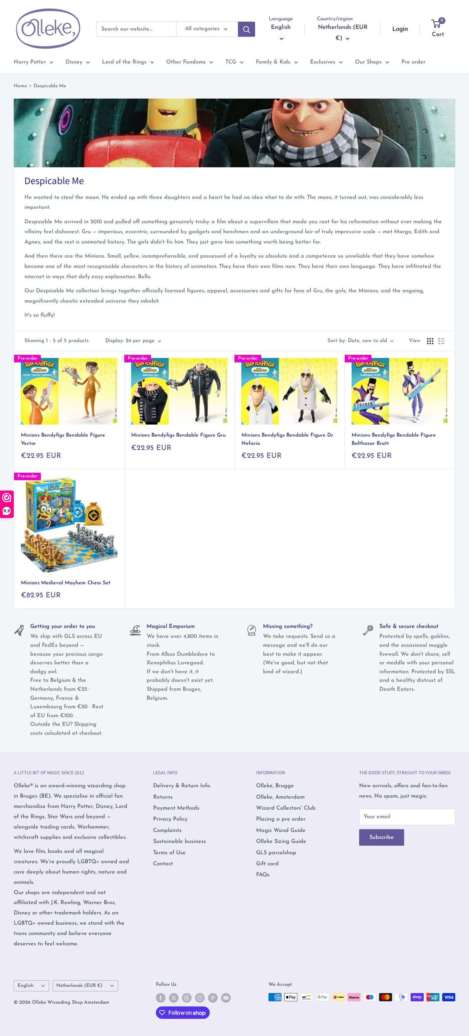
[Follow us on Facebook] (160, 998)
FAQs (263, 875)
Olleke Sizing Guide (281, 841)
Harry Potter (30, 62)
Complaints (167, 830)
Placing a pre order (281, 819)
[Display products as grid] (430, 341)
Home (20, 86)
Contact (163, 864)
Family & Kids (273, 62)
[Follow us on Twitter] (174, 998)
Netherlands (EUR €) (79, 985)
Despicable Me (50, 86)
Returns (163, 797)
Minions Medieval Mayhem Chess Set (66, 583)
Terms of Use (169, 853)
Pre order (413, 62)
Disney (74, 62)
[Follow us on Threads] (187, 998)
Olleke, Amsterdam (280, 797)
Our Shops (368, 62)
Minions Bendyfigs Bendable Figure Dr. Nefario (287, 439)
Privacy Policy (170, 819)
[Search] (246, 29)
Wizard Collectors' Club (286, 808)
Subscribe (381, 837)
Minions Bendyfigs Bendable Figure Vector (63, 439)
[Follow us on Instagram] (200, 998)
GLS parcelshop (276, 853)
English (26, 985)
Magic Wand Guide (281, 830)
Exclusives (322, 62)
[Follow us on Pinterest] (213, 998)
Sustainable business (179, 841)
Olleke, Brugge (275, 786)
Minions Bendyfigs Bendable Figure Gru (178, 435)
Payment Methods (176, 808)
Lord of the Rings (124, 62)
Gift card (267, 864)
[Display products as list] (441, 341)
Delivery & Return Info (181, 786)
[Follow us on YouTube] (226, 998)
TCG (230, 62)
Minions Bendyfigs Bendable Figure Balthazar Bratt (394, 439)
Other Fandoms (186, 62)
